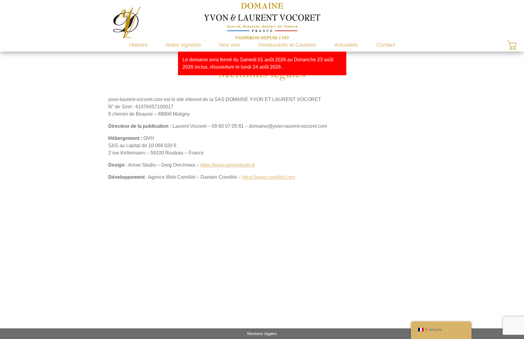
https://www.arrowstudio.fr (227, 165)
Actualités (346, 45)
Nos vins (229, 45)
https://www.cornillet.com (268, 177)
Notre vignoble (183, 45)
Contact (385, 45)
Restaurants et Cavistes (287, 45)
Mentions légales (262, 333)
